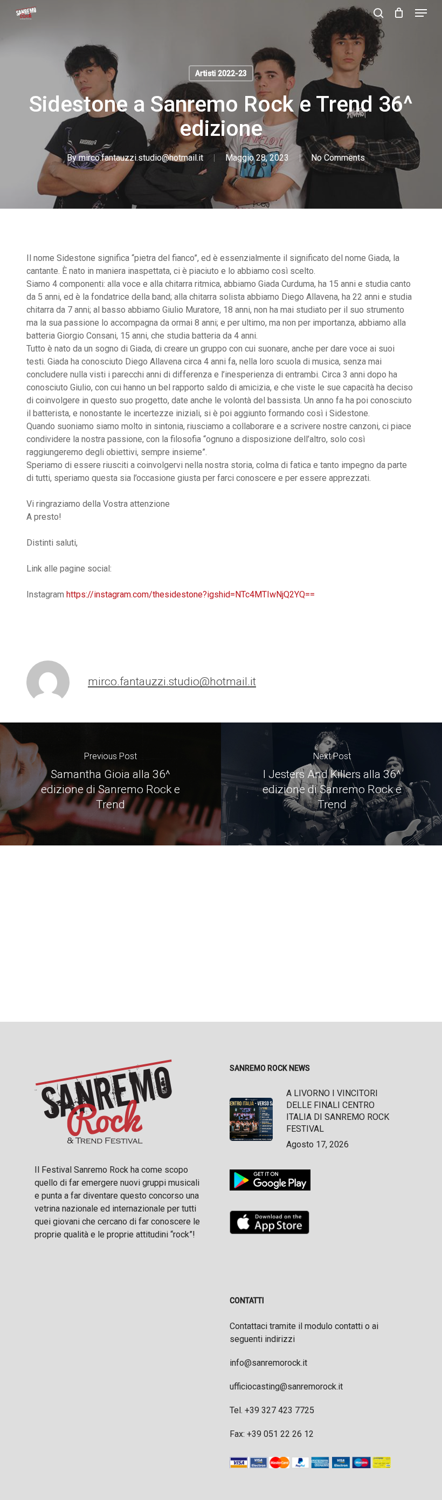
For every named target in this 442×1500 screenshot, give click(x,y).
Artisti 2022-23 (221, 73)
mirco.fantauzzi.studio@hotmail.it (141, 158)
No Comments (338, 158)
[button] (421, 13)
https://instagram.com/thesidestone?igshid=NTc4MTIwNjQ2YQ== (190, 594)
